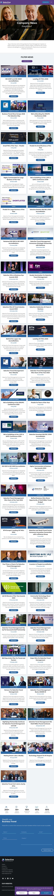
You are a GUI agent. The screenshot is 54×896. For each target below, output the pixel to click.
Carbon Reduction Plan (6, 873)
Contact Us (45, 2)
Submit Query (47, 850)
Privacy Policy (5, 868)
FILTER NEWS (27, 61)
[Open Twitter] (5, 878)
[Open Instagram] (10, 878)
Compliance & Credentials (7, 869)
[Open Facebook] (3, 878)
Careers (3, 864)
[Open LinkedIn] (7, 878)
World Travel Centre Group (7, 886)
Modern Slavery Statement (7, 871)
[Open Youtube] (12, 878)
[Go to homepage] (5, 2)
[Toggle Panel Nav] (51, 2)
